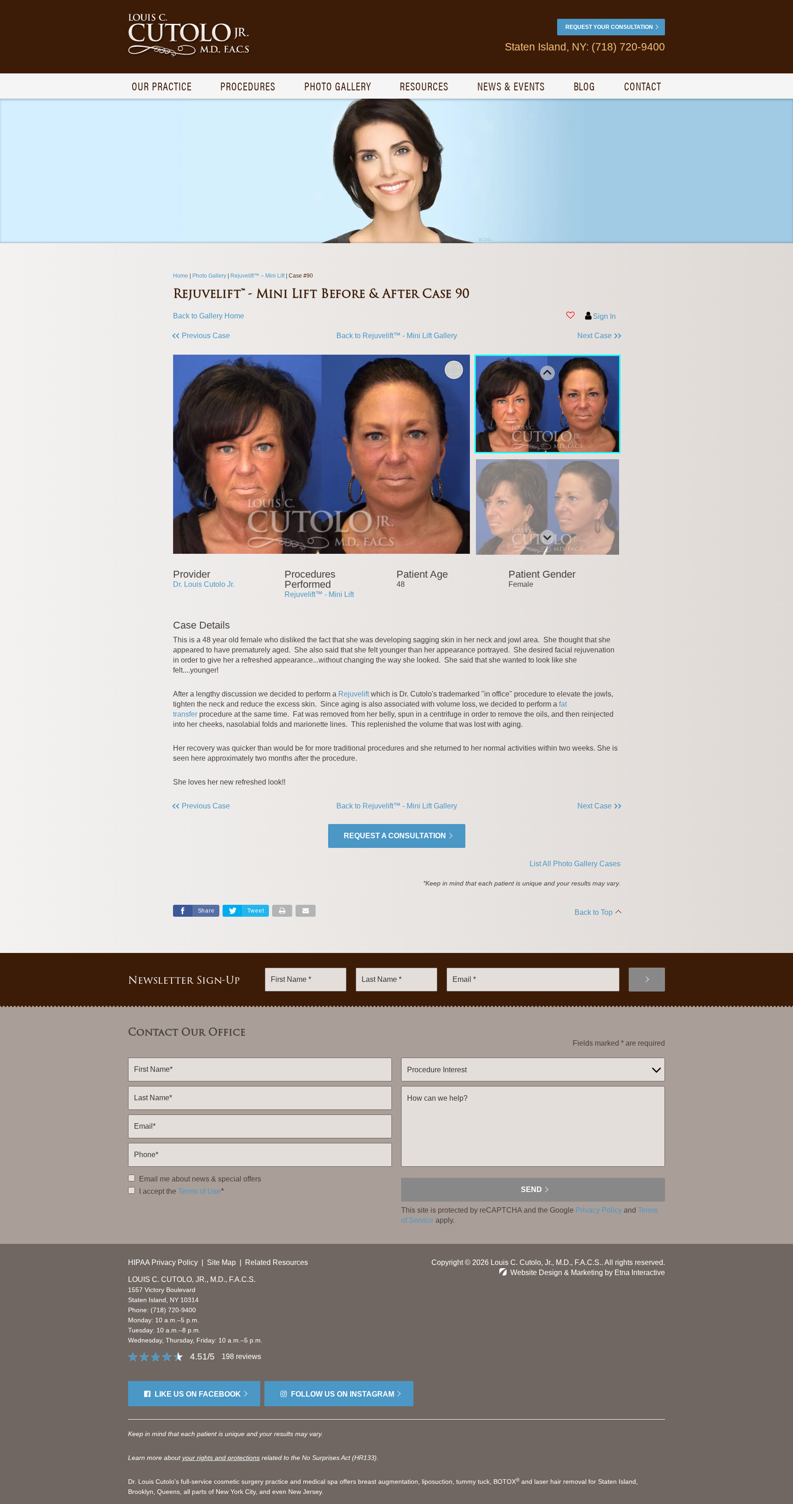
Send (531, 1189)
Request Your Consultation (609, 27)
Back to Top (594, 912)
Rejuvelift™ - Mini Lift (319, 594)
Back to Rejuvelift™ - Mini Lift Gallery (396, 336)
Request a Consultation (395, 836)
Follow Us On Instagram (342, 1394)
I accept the (156, 1191)
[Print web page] (282, 911)
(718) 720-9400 (173, 1310)
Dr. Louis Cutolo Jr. (204, 584)
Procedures (247, 86)
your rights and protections (221, 1457)
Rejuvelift (353, 694)
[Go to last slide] (547, 373)
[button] (229, 336)
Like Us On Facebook (198, 1394)
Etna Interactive (639, 1272)
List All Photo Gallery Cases (575, 864)
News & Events (510, 86)
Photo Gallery (337, 86)
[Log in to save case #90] (570, 315)
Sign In (604, 316)
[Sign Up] (647, 980)
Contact (642, 86)
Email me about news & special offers (200, 1179)
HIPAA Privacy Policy (163, 1262)
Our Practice (162, 86)
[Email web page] (306, 911)
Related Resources (276, 1262)
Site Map (221, 1262)
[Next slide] (547, 537)
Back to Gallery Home (208, 316)
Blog (585, 86)
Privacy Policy (598, 1210)
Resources (424, 86)
